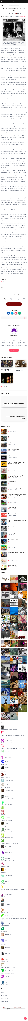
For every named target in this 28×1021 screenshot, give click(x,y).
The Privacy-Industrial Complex (7, 973)
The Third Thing (11, 533)
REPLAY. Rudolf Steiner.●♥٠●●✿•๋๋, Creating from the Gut (12, 748)
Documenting (10, 468)
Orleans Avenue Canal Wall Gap (8, 798)
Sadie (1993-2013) (5, 961)
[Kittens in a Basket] (4, 528)
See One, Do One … (5, 912)
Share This (3, 872)
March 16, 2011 (22, 16)
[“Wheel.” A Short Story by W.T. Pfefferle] (4, 554)
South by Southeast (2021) (13, 449)
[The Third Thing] (4, 535)
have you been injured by (6, 906)
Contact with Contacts (5, 937)
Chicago (9, 298)
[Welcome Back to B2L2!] (4, 515)
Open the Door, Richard (6, 787)
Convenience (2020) (12, 481)
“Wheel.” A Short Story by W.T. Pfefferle (16, 552)
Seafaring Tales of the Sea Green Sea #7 (9, 843)
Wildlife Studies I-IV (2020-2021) (8, 860)
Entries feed (4, 995)
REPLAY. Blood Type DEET (6, 878)
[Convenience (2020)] (4, 483)
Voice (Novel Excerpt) (5, 866)
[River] (14, 611)
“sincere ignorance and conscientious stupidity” (11, 826)
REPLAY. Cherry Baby (5, 896)
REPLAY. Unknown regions (6, 820)
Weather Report (11, 546)
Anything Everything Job (6, 849)
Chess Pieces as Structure (13, 539)
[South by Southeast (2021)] (4, 451)
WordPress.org (4, 1001)
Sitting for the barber (5, 777)
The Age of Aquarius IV (6, 369)
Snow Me (3, 814)
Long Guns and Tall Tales (6, 804)
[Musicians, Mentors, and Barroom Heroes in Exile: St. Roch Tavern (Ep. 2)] (4, 496)
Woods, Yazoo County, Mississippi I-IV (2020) (17, 488)
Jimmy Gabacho (17, 294)
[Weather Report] (4, 547)
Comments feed (4, 998)
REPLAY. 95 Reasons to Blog (7, 754)
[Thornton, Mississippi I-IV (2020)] (4, 502)
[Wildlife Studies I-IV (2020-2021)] (4, 444)
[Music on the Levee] (4, 509)
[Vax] (4, 438)
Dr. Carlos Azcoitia (16, 298)
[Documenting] (4, 470)
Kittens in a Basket (12, 526)
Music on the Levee (12, 507)
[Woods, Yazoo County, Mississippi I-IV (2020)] (4, 489)
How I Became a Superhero (7, 793)
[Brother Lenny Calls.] (4, 567)
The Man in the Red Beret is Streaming (9, 729)
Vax (8, 436)
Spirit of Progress (5, 925)
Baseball (3, 883)
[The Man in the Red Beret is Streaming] (4, 431)
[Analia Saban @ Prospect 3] (4, 560)
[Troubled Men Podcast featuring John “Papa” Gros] (4, 522)
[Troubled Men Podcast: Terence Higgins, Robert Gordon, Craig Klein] (4, 464)
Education (11, 294)
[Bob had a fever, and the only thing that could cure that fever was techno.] (4, 476)
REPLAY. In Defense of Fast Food (8, 967)
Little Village (20, 299)
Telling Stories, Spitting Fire (7, 831)
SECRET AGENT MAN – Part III (7, 837)
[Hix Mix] (4, 457)
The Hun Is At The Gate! (6, 984)
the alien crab (4, 764)
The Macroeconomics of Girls (7, 742)
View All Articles (14, 350)
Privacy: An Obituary (5, 979)
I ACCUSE (3, 956)
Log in (2, 992)
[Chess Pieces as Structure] (4, 541)
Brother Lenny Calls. (12, 565)
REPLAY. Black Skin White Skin (7, 950)
